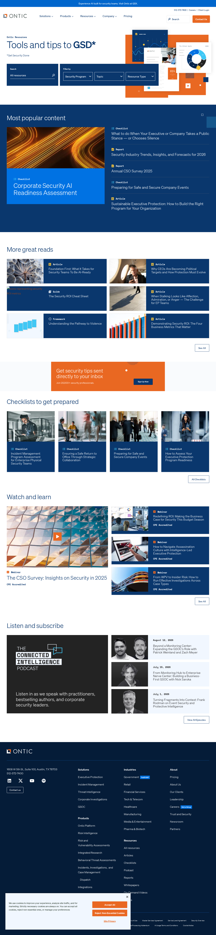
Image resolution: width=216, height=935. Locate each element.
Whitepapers (131, 885)
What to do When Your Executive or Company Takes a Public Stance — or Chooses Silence (160, 135)
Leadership (176, 799)
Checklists (130, 862)
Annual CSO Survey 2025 (131, 170)
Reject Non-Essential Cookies (110, 913)
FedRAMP (145, 777)
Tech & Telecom (133, 799)
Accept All (109, 904)
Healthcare (130, 806)
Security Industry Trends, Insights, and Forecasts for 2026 (158, 154)
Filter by (67, 69)
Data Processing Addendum (139, 925)
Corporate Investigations (92, 799)
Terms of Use (132, 920)
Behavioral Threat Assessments (97, 860)
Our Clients (176, 791)
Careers (192, 10)
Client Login (203, 10)
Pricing (128, 16)
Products (65, 16)
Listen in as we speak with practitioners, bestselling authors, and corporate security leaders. (55, 699)
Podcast (128, 870)
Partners (175, 829)
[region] (68, 911)
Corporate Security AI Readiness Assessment (45, 188)
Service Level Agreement (177, 920)
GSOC (81, 806)
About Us (175, 784)
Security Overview (198, 920)
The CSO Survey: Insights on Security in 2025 (57, 577)
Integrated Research (90, 852)
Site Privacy (110, 921)
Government (131, 777)
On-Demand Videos (135, 892)
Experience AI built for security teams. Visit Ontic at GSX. (108, 3)
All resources (132, 847)
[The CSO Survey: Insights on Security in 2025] (57, 536)
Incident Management (91, 784)
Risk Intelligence (88, 833)
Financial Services (134, 791)
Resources (86, 16)
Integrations (85, 887)
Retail (127, 784)
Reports (128, 877)
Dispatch (85, 879)
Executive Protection (90, 777)
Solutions (45, 16)
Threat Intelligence (89, 791)
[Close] (127, 897)
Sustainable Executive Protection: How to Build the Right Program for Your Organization (157, 205)
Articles (128, 855)
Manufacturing (132, 814)
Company (108, 16)
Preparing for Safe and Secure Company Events (150, 187)
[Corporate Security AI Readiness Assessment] (56, 147)
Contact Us (201, 19)
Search (13, 69)
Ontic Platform (86, 825)
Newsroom (176, 821)
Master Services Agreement (152, 920)
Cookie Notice (188, 925)
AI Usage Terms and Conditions (166, 925)
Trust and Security (180, 814)
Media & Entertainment (137, 821)
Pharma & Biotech (134, 829)
